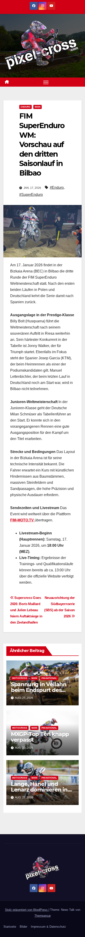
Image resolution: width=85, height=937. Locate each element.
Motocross (19, 678)
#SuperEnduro (31, 195)
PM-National (49, 678)
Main (37, 107)
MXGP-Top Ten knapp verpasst (40, 737)
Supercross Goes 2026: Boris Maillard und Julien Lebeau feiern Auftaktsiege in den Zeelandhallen (26, 610)
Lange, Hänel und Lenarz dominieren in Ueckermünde (39, 790)
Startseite (9, 926)
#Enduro (57, 187)
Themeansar (42, 915)
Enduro (25, 107)
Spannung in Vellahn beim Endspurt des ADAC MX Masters (38, 690)
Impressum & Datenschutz (48, 926)
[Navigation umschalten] (46, 82)
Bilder (23, 926)
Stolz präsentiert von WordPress (27, 909)
